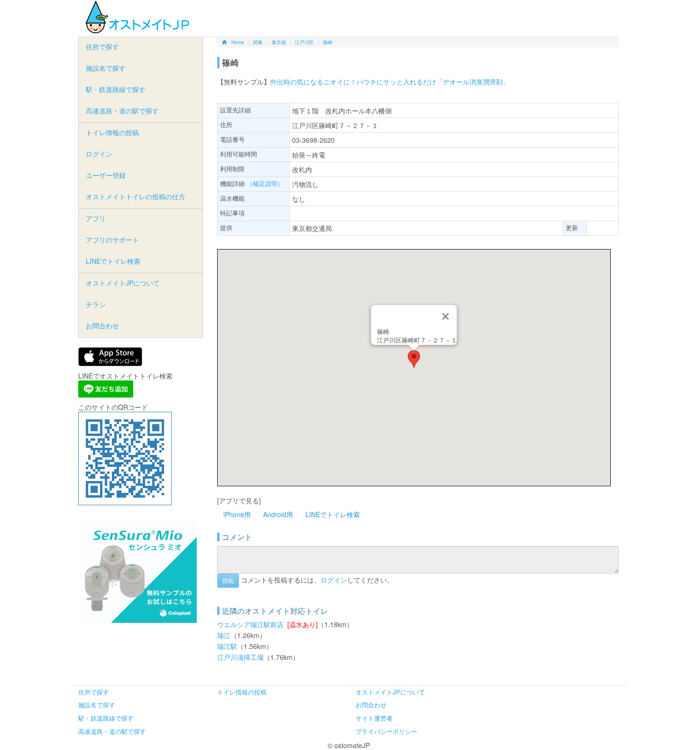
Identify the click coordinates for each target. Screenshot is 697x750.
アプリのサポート (112, 239)
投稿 (228, 580)
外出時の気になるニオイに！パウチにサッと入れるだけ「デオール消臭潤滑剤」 (389, 81)
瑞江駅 (227, 646)
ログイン (334, 579)
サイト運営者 (374, 717)
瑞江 (223, 635)
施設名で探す (106, 68)
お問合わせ (102, 325)
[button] (414, 359)
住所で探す (102, 46)
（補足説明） (265, 183)
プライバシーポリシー (386, 731)
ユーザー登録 (106, 175)
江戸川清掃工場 (240, 657)
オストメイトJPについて (123, 282)
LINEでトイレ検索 (332, 514)
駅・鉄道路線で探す (116, 89)
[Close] (445, 316)
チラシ (96, 304)
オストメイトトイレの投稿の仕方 (135, 196)
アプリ (96, 218)
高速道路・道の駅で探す (122, 110)
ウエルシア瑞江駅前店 (250, 624)
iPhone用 (237, 514)
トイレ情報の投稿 (112, 132)
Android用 (278, 514)
